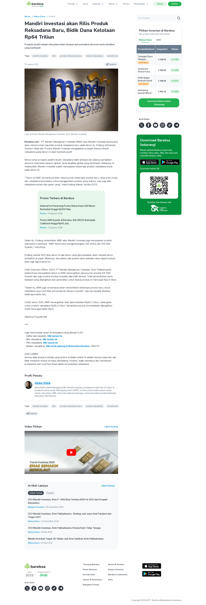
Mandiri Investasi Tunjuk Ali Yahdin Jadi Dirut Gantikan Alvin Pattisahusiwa (65, 538)
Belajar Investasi (36, 507)
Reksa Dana (39, 16)
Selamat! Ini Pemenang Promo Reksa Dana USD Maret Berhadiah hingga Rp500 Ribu (67, 207)
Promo (126, 4)
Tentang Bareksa (91, 564)
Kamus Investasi (115, 569)
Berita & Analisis (116, 564)
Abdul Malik (42, 383)
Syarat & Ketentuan (92, 579)
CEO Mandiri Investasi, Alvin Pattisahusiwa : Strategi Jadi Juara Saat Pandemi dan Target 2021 (69, 515)
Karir (110, 579)
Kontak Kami (89, 574)
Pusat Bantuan (90, 569)
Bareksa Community (117, 574)
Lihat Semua (111, 426)
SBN (158, 39)
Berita (27, 16)
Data (85, 4)
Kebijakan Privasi (91, 584)
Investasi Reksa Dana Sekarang (159, 103)
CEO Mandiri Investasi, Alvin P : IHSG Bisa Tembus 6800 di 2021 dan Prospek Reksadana (67, 501)
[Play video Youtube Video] (71, 452)
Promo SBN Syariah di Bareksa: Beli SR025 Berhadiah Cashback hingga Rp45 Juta (67, 222)
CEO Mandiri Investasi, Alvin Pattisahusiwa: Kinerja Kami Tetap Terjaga (64, 527)
